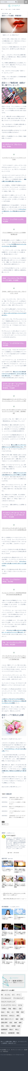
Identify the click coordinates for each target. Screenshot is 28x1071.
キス (13, 994)
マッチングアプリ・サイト (8, 1005)
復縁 (17, 1019)
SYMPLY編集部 (10, 835)
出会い (3, 1012)
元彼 (20, 1008)
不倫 (9, 1008)
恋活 (3, 794)
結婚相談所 (4, 1029)
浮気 (2, 1026)
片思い (7, 1026)
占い (13, 1012)
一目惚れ (3, 1008)
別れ (8, 1012)
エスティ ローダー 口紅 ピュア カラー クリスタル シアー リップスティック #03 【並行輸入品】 (14, 411)
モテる (20, 1005)
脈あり (11, 1029)
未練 (15, 1022)
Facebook (17, 852)
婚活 (18, 1015)
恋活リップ (5, 824)
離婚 (18, 1033)
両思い (15, 1008)
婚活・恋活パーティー (7, 1019)
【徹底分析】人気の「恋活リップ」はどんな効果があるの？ (16, 798)
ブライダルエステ (6, 998)
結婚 (19, 1026)
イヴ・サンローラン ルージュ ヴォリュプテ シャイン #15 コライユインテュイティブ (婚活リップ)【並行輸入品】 (14, 657)
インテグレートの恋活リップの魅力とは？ (17, 802)
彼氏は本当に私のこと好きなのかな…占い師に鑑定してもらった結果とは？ (14, 894)
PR (2, 994)
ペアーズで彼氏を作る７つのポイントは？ (17, 811)
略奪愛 (13, 1026)
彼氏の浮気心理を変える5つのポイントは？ (14, 898)
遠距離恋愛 (11, 1033)
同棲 (17, 1012)
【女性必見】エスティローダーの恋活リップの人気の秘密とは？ (17, 816)
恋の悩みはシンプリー (11, 1054)
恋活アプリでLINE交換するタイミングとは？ (17, 807)
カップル (7, 994)
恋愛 (21, 1019)
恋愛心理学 (4, 1022)
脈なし (17, 1029)
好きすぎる (4, 1015)
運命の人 (3, 1033)
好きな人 (11, 1015)
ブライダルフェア (18, 998)
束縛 (20, 1022)
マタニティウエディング (8, 1001)
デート (18, 994)
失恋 (22, 1012)
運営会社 (6, 1051)
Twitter (10, 852)
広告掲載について (5, 1049)
